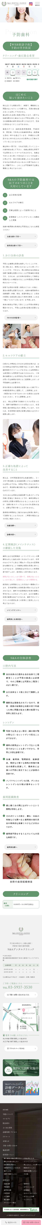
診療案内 (6, 1180)
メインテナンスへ (14, 610)
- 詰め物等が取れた (9, 1164)
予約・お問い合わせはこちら (19, 995)
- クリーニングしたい (30, 1161)
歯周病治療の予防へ (15, 245)
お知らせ (6, 1141)
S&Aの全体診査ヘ (14, 318)
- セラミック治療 (28, 1196)
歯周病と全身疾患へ (15, 619)
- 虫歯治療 (6, 1184)
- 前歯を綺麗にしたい (30, 1171)
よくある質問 (7, 1128)
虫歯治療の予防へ (14, 236)
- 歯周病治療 (7, 1190)
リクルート (6, 1136)
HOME (6, 1110)
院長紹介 (6, 1123)
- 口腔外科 (6, 1193)
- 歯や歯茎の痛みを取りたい (12, 1158)
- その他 (25, 1174)
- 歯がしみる (7, 1171)
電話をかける (12, 1222)
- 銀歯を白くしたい (29, 1168)
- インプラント (28, 1199)
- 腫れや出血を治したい (11, 1161)
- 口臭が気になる (28, 1158)
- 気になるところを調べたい (32, 1164)
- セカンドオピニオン (30, 1193)
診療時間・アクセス (10, 1132)
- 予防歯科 (6, 1187)
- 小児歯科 (6, 1196)
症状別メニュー (8, 1154)
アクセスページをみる (17, 1048)
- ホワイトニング (28, 1187)
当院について (8, 1114)
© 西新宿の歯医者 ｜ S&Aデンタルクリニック (21, 1215)
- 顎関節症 (26, 1184)
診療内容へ (11, 534)
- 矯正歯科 (6, 1199)
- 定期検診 (26, 1190)
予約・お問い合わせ (10, 1145)
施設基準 (6, 1150)
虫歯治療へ (11, 525)
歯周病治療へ (12, 847)
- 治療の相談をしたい (10, 1174)
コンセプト (6, 1119)
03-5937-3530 (20, 987)
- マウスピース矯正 (9, 1202)
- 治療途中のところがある (11, 1168)
